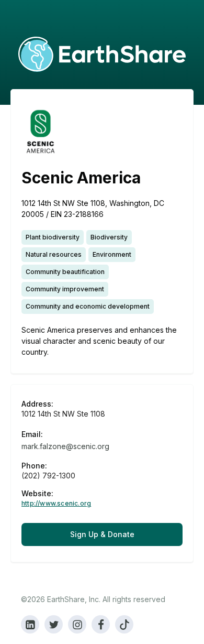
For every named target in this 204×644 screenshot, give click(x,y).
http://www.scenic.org (56, 503)
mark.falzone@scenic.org (65, 446)
